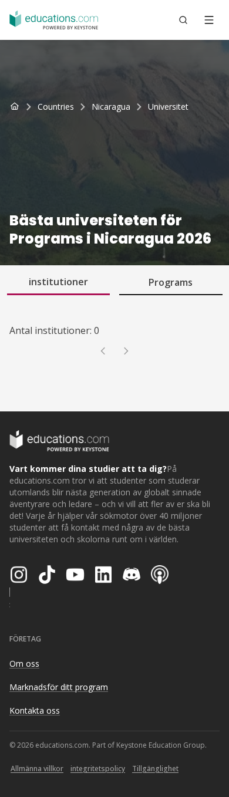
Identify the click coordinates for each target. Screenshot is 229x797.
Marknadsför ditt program (58, 687)
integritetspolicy (97, 769)
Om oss (24, 663)
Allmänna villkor (37, 769)
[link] (168, 107)
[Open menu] (209, 20)
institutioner (58, 281)
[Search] (183, 20)
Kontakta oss (34, 710)
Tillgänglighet (155, 769)
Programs (171, 282)
